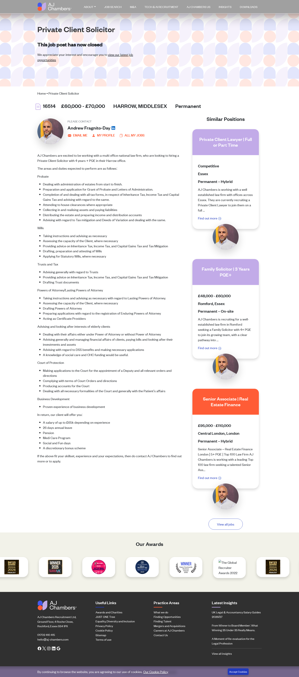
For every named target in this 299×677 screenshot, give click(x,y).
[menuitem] (91, 6)
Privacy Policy (104, 626)
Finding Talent (162, 621)
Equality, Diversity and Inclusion (115, 621)
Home (41, 93)
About (88, 7)
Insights (225, 7)
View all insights (222, 653)
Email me (80, 135)
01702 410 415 (46, 635)
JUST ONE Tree (105, 617)
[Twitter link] (44, 648)
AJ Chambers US (198, 7)
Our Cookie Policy (155, 671)
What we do (161, 612)
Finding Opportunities (167, 617)
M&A (133, 7)
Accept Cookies (238, 671)
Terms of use (103, 639)
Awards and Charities (109, 612)
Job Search (113, 7)
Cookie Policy (104, 630)
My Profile (106, 135)
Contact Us (161, 635)
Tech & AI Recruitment (161, 7)
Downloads (248, 7)
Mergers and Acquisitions (169, 626)
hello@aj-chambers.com (53, 639)
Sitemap (101, 635)
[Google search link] (58, 648)
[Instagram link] (49, 648)
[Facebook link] (39, 648)
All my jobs (134, 135)
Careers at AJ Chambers (169, 630)
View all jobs (225, 524)
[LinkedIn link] (53, 648)
